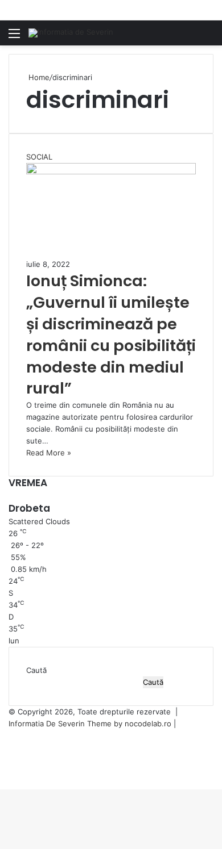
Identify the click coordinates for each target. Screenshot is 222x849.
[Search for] (207, 37)
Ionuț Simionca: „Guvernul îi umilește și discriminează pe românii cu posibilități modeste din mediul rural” (111, 334)
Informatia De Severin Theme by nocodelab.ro (90, 723)
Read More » (48, 452)
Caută (36, 670)
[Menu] (14, 37)
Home (38, 77)
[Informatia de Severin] (70, 32)
